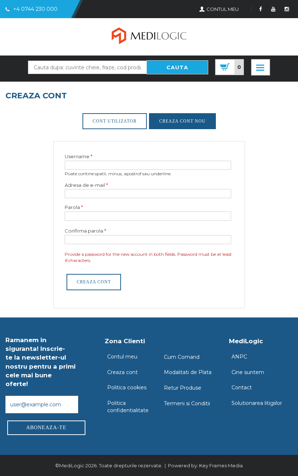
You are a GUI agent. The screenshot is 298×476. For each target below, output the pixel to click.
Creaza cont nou (182, 121)
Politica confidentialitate (128, 407)
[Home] (149, 36)
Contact (241, 387)
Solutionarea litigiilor (256, 403)
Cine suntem (247, 372)
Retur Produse (182, 388)
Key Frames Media (221, 465)
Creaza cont (122, 372)
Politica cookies (126, 387)
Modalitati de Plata (188, 372)
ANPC (239, 356)
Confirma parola (85, 231)
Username (78, 156)
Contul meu (122, 356)
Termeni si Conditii (187, 403)
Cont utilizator (115, 121)
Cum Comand (182, 357)
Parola (74, 207)
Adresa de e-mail (86, 185)
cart (229, 67)
